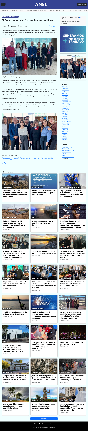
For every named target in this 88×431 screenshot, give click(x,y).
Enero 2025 (65, 108)
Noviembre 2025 (66, 124)
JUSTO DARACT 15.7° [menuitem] (54, 10)
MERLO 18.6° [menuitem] (29, 10)
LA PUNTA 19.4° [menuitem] (36, 10)
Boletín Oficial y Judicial (68, 150)
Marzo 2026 (65, 131)
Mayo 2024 (65, 95)
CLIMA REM (5, 10)
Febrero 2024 (65, 90)
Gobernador (15, 158)
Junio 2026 (64, 136)
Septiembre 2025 (66, 121)
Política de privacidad (50, 427)
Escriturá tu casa (66, 152)
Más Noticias (44, 418)
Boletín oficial (54, 426)
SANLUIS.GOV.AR (82, 4)
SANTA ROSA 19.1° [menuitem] (78, 10)
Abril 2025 (64, 113)
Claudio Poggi (35, 158)
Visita (4, 162)
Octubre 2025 (65, 123)
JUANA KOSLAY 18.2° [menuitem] (44, 10)
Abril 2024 (64, 93)
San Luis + (64, 153)
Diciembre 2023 (66, 86)
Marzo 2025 (65, 111)
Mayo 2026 (65, 134)
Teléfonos (40, 426)
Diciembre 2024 (66, 106)
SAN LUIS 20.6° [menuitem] (12, 10)
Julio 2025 (64, 118)
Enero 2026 (65, 128)
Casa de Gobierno (25, 158)
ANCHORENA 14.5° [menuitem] (62, 10)
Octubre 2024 (65, 103)
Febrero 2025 (65, 110)
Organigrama (34, 426)
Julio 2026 (64, 138)
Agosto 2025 (65, 120)
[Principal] (3, 4)
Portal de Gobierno (67, 147)
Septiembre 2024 (66, 101)
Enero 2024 (65, 88)
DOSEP (64, 155)
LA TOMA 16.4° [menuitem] (70, 10)
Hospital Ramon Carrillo (68, 157)
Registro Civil (65, 148)
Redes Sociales (46, 426)
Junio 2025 (64, 116)
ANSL (41, 4)
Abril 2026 (64, 133)
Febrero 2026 (65, 129)
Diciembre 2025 (66, 126)
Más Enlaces (65, 158)
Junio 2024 (64, 96)
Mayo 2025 (65, 115)
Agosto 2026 (65, 139)
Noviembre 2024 (66, 105)
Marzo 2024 (65, 91)
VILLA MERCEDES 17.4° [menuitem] (20, 10)
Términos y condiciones (38, 427)
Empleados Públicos (46, 158)
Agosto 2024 (65, 100)
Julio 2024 (64, 98)
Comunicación (6, 158)
